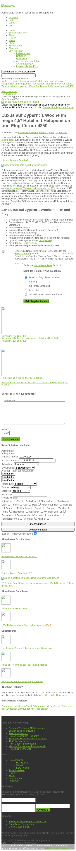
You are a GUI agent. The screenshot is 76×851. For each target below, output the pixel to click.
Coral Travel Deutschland (21, 824)
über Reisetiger (16, 51)
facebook (13, 17)
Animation (6, 501)
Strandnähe (47, 501)
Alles (11, 35)
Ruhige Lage (24, 508)
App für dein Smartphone (28, 61)
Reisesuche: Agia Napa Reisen (58, 107)
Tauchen (63, 508)
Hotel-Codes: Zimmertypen (22, 743)
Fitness (15, 505)
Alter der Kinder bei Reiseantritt (17, 470)
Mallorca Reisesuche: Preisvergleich (27, 746)
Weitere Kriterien (9, 497)
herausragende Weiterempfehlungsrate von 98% (30, 188)
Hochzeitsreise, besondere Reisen (46, 294)
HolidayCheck (30, 243)
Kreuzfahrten (15, 45)
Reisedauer (7, 464)
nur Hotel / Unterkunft (39, 286)
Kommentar (9, 400)
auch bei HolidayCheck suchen (17, 534)
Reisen (12, 38)
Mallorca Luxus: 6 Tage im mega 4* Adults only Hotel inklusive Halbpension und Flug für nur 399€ (32, 82)
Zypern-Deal (7, 140)
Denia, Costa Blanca (19, 826)
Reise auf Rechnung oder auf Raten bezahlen (24, 665)
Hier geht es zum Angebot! (14, 160)
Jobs (3, 843)
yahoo (12, 22)
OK (45, 848)
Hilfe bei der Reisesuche (56, 695)
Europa (42, 132)
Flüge (12, 43)
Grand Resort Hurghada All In (19, 556)
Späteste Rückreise (11, 460)
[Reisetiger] (8, 5)
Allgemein (14, 48)
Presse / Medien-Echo (27, 66)
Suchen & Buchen (18, 32)
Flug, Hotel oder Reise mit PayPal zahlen (22, 681)
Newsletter (21, 58)
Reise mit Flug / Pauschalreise (44, 277)
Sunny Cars (45, 240)
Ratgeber (21, 56)
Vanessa (22, 132)
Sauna (9, 508)
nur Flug (33, 281)
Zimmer (5, 487)
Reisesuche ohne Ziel (20, 749)
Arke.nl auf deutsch (18, 733)
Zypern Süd (61, 132)
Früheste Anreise (9, 456)
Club (19, 501)
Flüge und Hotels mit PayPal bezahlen (28, 738)
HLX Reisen (22, 762)
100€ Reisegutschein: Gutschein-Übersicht (26, 625)
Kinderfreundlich (50, 505)
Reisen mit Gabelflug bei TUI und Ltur (27, 821)
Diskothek (31, 501)
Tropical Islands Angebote (16, 573)
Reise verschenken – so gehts (24, 736)
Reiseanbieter (23, 53)
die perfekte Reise (43, 265)
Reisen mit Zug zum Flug (13, 341)
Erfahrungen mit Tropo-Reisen (33, 709)
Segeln (39, 508)
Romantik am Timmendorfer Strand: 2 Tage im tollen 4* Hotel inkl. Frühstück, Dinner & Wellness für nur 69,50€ (38, 85)
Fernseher (6, 515)
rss (10, 25)
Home (12, 30)
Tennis (5, 512)
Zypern (50, 132)
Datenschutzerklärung (58, 848)
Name (4, 429)
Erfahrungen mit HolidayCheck (16, 706)
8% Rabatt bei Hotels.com (14, 608)
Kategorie (6, 491)
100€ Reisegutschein (19, 741)
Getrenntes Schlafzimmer (29, 515)
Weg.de (20, 765)
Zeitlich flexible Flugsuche (22, 731)
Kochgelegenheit (10, 519)
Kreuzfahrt (34, 290)
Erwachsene (7, 468)
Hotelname (7, 494)
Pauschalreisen (17, 770)
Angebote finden (38, 529)
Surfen (50, 508)
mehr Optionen (38, 524)
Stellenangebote (24, 63)
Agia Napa (32, 132)
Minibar (42, 519)
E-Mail (5, 433)
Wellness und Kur (53, 512)
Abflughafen (7, 451)
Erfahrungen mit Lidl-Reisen (47, 706)
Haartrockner (53, 515)
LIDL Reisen (22, 768)
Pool (34, 505)
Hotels (12, 40)
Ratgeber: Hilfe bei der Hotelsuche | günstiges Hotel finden (30, 338)
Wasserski (34, 512)
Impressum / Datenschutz (25, 843)
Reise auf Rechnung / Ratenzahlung (27, 728)
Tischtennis (19, 512)
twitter (12, 20)
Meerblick (28, 519)
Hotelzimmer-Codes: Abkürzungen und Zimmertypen (27, 648)
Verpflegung (7, 484)
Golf (25, 505)
